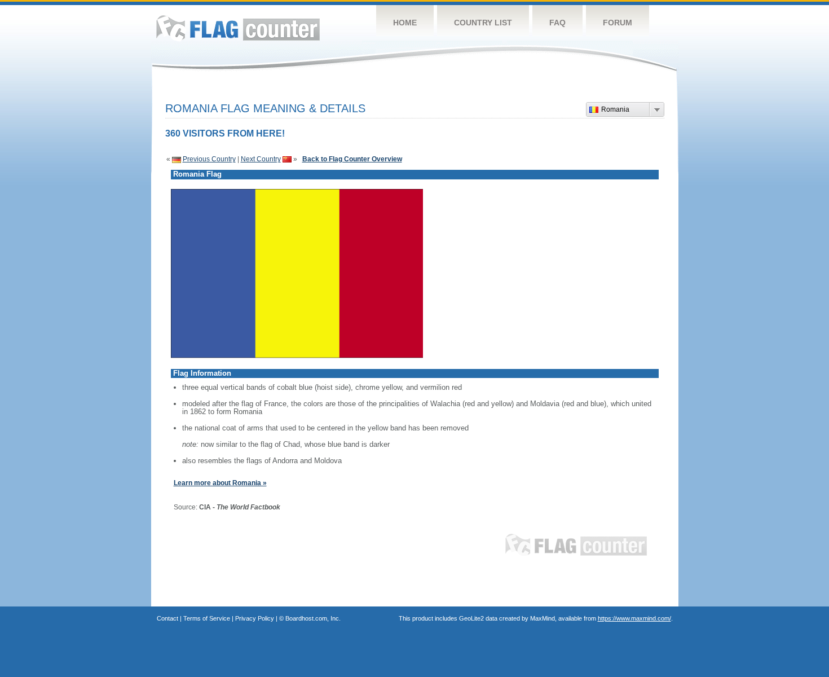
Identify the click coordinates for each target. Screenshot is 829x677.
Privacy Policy (254, 618)
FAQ (557, 22)
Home (405, 22)
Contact (167, 618)
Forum (617, 22)
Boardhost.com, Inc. (313, 618)
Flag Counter (238, 28)
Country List (483, 22)
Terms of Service (206, 618)
